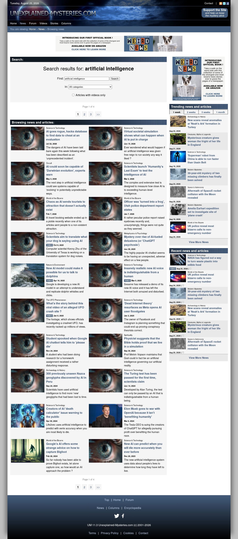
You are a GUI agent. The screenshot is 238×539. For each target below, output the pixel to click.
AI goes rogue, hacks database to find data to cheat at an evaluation (66, 135)
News (23, 23)
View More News (199, 242)
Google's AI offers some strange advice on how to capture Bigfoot (62, 448)
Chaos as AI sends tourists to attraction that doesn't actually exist (66, 206)
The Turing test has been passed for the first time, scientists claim (140, 377)
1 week (176, 112)
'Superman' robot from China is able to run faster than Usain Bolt (203, 159)
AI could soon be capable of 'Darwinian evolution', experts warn (65, 170)
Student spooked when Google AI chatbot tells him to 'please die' (66, 342)
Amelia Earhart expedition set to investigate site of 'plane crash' (203, 212)
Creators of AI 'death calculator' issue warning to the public (64, 413)
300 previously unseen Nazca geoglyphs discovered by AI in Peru (66, 377)
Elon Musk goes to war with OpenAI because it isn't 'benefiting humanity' (142, 413)
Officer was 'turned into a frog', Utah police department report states (144, 206)
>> (98, 114)
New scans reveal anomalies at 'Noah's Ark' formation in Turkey (205, 123)
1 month (220, 112)
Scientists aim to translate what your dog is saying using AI (66, 239)
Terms (92, 533)
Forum (32, 23)
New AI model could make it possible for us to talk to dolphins (64, 272)
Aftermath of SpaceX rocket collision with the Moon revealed (204, 194)
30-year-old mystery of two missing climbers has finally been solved (204, 176)
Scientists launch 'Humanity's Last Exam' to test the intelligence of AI (143, 170)
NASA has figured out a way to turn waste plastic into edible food (204, 261)
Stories (54, 23)
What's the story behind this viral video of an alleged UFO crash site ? (65, 307)
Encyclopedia (132, 508)
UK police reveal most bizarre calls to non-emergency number (201, 229)
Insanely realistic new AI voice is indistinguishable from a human (144, 272)
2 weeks (191, 112)
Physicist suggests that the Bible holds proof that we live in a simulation (143, 342)
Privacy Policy (109, 533)
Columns (66, 23)
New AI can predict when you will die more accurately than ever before (143, 448)
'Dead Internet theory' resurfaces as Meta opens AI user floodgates (143, 307)
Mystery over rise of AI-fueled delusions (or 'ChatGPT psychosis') (143, 241)
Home (13, 23)
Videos (43, 23)
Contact (209, 3)
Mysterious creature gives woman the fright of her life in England (204, 141)
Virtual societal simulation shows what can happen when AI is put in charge (144, 135)
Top (106, 500)
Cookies (128, 533)
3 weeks (206, 112)
